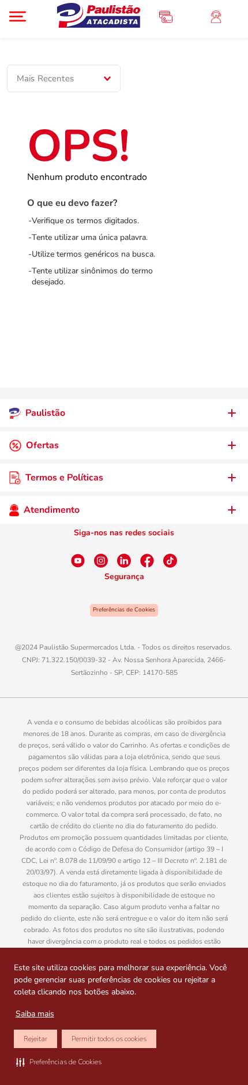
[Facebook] (147, 561)
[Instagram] (101, 561)
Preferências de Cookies (124, 610)
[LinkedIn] (124, 561)
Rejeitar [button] (35, 1038)
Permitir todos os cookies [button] (109, 1038)
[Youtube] (78, 561)
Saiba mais (35, 1013)
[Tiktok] (170, 561)
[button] (59, 1062)
